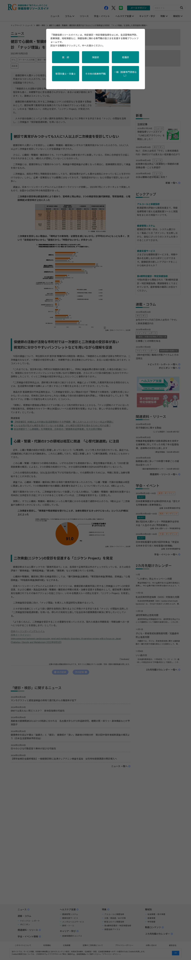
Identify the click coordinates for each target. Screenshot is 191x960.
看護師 (125, 57)
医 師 (65, 57)
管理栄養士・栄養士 (65, 73)
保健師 (95, 57)
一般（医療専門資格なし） (125, 74)
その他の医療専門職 (95, 73)
